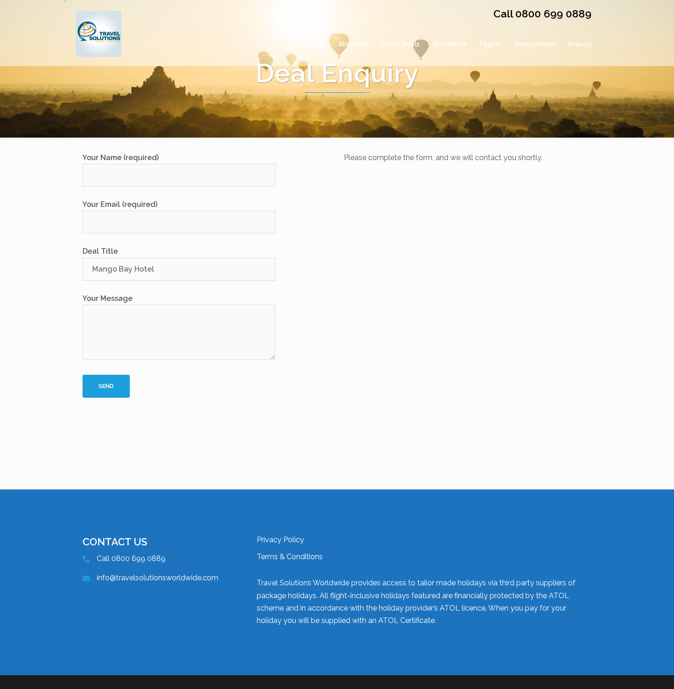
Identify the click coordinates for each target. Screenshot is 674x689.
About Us (352, 44)
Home (316, 44)
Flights (490, 44)
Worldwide (449, 44)
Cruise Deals (400, 44)
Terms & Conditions (290, 556)
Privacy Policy (280, 539)
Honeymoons (534, 44)
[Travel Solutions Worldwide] (99, 43)
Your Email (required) (120, 204)
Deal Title (100, 251)
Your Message (108, 298)
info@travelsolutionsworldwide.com (157, 577)
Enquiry (580, 44)
